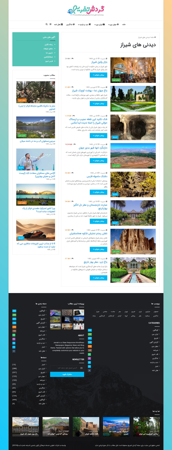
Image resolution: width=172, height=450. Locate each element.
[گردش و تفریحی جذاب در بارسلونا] (67, 313)
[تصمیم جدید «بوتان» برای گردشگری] (78, 326)
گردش (119, 316)
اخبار (156, 366)
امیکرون (147, 311)
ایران (140, 311)
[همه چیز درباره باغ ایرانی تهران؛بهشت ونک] (55, 320)
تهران (126, 311)
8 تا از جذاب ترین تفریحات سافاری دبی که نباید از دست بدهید (36, 245)
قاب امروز (155, 354)
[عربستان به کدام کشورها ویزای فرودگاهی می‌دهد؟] (78, 313)
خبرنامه (155, 350)
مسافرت (147, 316)
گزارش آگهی (154, 342)
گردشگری (102, 316)
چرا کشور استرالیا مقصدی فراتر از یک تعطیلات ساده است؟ (38, 210)
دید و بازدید (84, 24)
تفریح (133, 311)
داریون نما (49, 53)
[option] (146, 427)
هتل (140, 316)
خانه (124, 24)
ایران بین (99, 24)
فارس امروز (49, 61)
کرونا (126, 316)
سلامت (113, 311)
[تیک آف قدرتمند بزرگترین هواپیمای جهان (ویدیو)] (55, 326)
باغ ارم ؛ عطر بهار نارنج (95, 262)
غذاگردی (69, 24)
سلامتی (105, 311)
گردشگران (111, 316)
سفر (120, 311)
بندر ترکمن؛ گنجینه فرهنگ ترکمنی (26, 434)
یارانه (94, 316)
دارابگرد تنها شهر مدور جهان (93, 148)
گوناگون (155, 330)
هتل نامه (57, 24)
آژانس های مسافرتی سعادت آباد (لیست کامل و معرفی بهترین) (37, 174)
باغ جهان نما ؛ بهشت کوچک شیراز (89, 91)
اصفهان (156, 311)
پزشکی (133, 316)
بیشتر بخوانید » (98, 75)
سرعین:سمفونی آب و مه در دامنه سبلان (37, 141)
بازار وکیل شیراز (99, 62)
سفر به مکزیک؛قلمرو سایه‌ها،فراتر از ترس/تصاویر (36, 107)
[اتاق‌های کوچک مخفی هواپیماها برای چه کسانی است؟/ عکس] (67, 320)
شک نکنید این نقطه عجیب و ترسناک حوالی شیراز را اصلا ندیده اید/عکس (88, 121)
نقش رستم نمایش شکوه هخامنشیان (88, 233)
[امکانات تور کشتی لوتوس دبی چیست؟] (55, 313)
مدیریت (102, 58)
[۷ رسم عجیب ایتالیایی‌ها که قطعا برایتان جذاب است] (78, 320)
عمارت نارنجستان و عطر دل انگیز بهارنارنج (90, 206)
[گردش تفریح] (86, 10)
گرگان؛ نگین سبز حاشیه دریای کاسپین (148, 432)
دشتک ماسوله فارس (97, 176)
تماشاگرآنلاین (48, 57)
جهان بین (113, 24)
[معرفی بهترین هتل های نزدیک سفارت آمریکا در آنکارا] (67, 326)
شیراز (97, 311)
